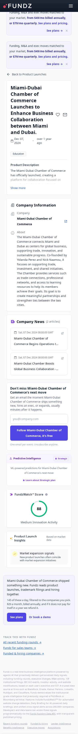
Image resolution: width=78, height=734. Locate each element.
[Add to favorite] (57, 114)
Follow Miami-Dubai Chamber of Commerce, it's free (39, 433)
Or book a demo (40, 617)
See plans (16, 617)
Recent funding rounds (15, 723)
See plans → (55, 30)
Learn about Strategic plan (40, 480)
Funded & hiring (39, 723)
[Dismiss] (67, 31)
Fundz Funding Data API (42, 713)
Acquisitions (54, 727)
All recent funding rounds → (22, 642)
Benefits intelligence (13, 727)
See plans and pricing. (53, 23)
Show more (18, 188)
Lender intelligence (61, 723)
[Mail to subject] (65, 114)
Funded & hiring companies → (23, 653)
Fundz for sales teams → (19, 648)
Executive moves (36, 727)
